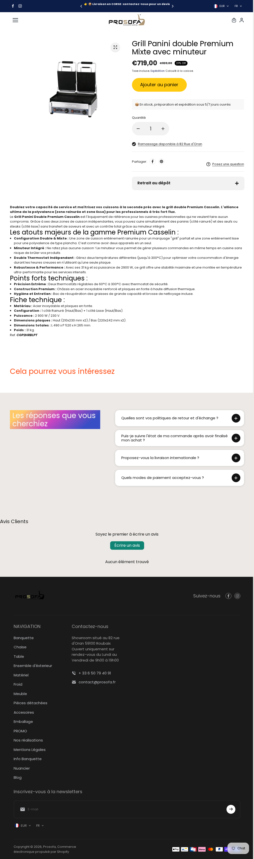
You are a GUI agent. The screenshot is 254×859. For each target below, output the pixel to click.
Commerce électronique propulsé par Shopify (45, 849)
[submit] (228, 809)
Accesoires (24, 712)
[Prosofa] (127, 20)
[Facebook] (13, 6)
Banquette (24, 637)
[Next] (172, 6)
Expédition (158, 71)
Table (19, 656)
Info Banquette (28, 758)
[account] (241, 20)
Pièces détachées (30, 702)
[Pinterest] (161, 161)
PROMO (20, 731)
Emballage (23, 721)
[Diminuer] (138, 128)
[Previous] (81, 6)
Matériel (21, 675)
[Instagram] (20, 6)
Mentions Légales (30, 749)
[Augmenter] (163, 128)
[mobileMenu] (15, 20)
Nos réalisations (28, 740)
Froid (18, 684)
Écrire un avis (126, 545)
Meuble (20, 693)
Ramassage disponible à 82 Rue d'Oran (170, 144)
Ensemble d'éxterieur (33, 665)
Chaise (20, 647)
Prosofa (49, 846)
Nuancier (22, 768)
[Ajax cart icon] (233, 20)
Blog (18, 777)
